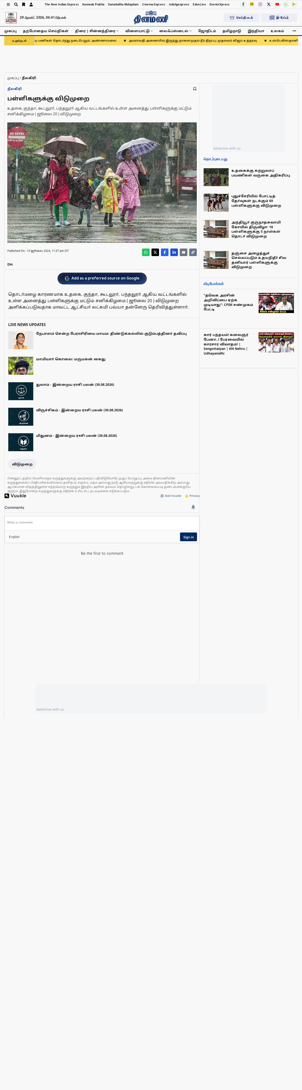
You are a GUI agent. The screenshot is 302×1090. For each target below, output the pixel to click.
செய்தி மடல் (244, 17)
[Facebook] (243, 4)
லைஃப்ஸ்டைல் (173, 31)
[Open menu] (8, 4)
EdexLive (199, 4)
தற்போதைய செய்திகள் (46, 31)
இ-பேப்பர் (282, 17)
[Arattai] (252, 4)
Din (10, 264)
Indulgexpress (179, 4)
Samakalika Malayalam (123, 4)
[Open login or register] (31, 4)
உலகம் (277, 31)
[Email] (183, 252)
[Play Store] (294, 4)
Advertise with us (227, 148)
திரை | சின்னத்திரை (95, 31)
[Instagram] (260, 4)
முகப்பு (10, 31)
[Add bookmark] (195, 89)
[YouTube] (277, 4)
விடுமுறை (22, 464)
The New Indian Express (62, 4)
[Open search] (16, 4)
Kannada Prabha (93, 4)
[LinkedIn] (174, 252)
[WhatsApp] (286, 4)
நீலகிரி (14, 88)
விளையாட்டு (137, 31)
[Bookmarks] (23, 4)
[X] (269, 4)
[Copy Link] (193, 252)
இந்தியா (256, 31)
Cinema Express (153, 4)
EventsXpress (220, 4)
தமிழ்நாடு (231, 31)
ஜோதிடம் (207, 31)
